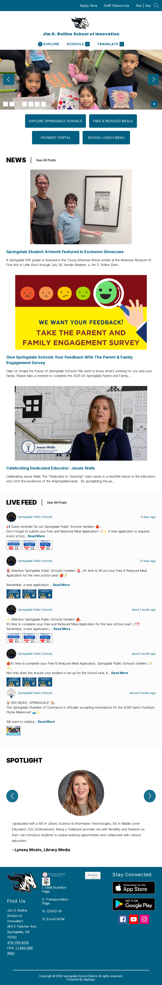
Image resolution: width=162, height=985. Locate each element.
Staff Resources (116, 6)
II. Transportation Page (55, 901)
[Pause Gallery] (154, 104)
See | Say (143, 6)
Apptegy (89, 979)
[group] (81, 811)
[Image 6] (37, 104)
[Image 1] (5, 104)
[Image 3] (18, 104)
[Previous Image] (8, 80)
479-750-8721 (18, 943)
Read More (36, 536)
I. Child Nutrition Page (54, 889)
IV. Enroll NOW (53, 919)
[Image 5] (30, 104)
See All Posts (46, 160)
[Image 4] (24, 104)
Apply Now (89, 6)
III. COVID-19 (51, 911)
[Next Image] (153, 80)
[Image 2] (11, 104)
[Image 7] (43, 104)
